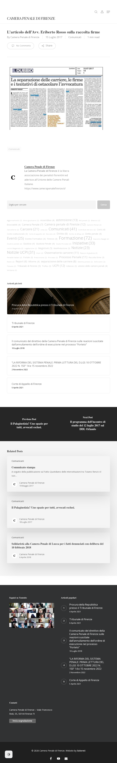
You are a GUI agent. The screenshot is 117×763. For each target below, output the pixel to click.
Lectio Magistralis (15, 248)
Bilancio (95, 220)
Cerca (104, 204)
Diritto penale (93, 233)
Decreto (50, 234)
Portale (28, 257)
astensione (67, 220)
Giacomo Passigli (101, 239)
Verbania (12, 270)
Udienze (71, 266)
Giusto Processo (63, 244)
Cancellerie (13, 230)
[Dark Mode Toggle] (9, 754)
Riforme (34, 261)
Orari (39, 253)
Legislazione (31, 248)
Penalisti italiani (14, 257)
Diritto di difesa (76, 234)
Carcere (29, 229)
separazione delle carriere (58, 261)
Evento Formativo (35, 238)
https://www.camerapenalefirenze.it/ (45, 188)
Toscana (11, 266)
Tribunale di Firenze (29, 265)
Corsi (101, 229)
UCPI (58, 266)
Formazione (75, 238)
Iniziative (84, 243)
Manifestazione (62, 248)
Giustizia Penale (45, 243)
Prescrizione (40, 257)
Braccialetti (14, 224)
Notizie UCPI (21, 252)
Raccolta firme (96, 257)
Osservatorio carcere (61, 253)
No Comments (23, 45)
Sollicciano (99, 262)
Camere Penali (94, 225)
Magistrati (45, 248)
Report (21, 261)
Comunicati (74, 37)
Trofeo (46, 266)
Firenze (52, 238)
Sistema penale (85, 262)
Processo (53, 257)
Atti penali (84, 220)
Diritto (62, 233)
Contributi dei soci (87, 230)
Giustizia (29, 243)
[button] (108, 11)
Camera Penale (32, 224)
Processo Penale (73, 257)
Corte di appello (37, 234)
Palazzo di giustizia (88, 253)
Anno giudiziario (31, 220)
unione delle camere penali (93, 266)
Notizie (80, 248)
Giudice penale (14, 244)
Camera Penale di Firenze (31, 18)
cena (44, 230)
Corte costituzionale (17, 234)
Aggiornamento (14, 220)
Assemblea (47, 220)
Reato (10, 262)
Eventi (15, 238)
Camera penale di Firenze (64, 224)
